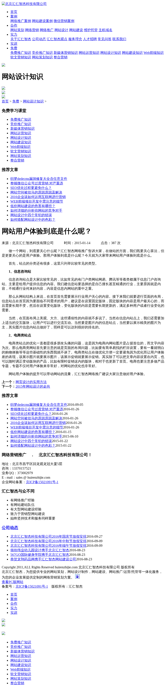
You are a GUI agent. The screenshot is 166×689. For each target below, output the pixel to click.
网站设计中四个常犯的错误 (31, 215)
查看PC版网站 (12, 582)
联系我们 (119, 39)
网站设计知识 (110, 52)
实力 (13, 34)
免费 (13, 48)
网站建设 (76, 30)
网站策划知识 (42, 57)
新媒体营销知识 (66, 52)
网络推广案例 (20, 21)
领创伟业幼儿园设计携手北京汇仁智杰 (39, 550)
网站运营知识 (89, 52)
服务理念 (75, 39)
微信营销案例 (64, 21)
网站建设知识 (132, 52)
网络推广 (47, 30)
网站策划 (17, 30)
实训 (13, 43)
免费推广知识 (20, 52)
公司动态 (39, 39)
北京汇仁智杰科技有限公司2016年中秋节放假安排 (48, 541)
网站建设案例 (42, 21)
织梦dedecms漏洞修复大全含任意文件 (38, 179)
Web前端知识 (154, 52)
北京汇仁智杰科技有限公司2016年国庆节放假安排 (48, 536)
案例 (13, 16)
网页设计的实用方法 (31, 382)
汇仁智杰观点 (57, 39)
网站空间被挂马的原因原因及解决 (36, 192)
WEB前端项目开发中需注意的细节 (36, 201)
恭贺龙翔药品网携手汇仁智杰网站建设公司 (43, 559)
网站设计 (61, 30)
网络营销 (32, 30)
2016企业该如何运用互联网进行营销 (38, 197)
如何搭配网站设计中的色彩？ (32, 219)
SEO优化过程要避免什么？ (31, 188)
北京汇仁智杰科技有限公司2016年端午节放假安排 (48, 545)
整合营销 (60, 57)
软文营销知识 (20, 57)
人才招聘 (90, 39)
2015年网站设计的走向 (33, 386)
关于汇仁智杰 (20, 39)
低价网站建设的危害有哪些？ (32, 206)
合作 (13, 25)
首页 (13, 12)
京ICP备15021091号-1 (42, 482)
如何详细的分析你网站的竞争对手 (36, 210)
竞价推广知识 (42, 52)
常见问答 (105, 39)
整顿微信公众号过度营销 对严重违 (36, 183)
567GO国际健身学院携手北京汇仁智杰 (39, 554)
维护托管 (91, 30)
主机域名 (105, 30)
